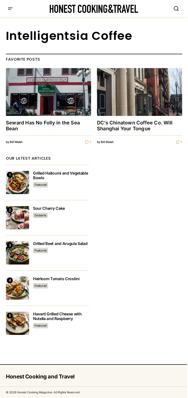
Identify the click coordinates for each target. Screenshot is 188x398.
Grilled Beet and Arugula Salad (60, 243)
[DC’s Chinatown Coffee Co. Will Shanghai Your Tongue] (139, 92)
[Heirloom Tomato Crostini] (17, 288)
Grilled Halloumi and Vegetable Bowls (60, 175)
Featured (41, 185)
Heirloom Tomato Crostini (56, 278)
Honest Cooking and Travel (40, 376)
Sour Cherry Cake (49, 208)
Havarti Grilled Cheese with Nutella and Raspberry (57, 316)
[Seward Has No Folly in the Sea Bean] (48, 92)
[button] (10, 9)
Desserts (40, 215)
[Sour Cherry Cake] (17, 217)
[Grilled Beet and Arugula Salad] (17, 253)
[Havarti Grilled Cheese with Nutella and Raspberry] (17, 323)
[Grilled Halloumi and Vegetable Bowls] (17, 182)
